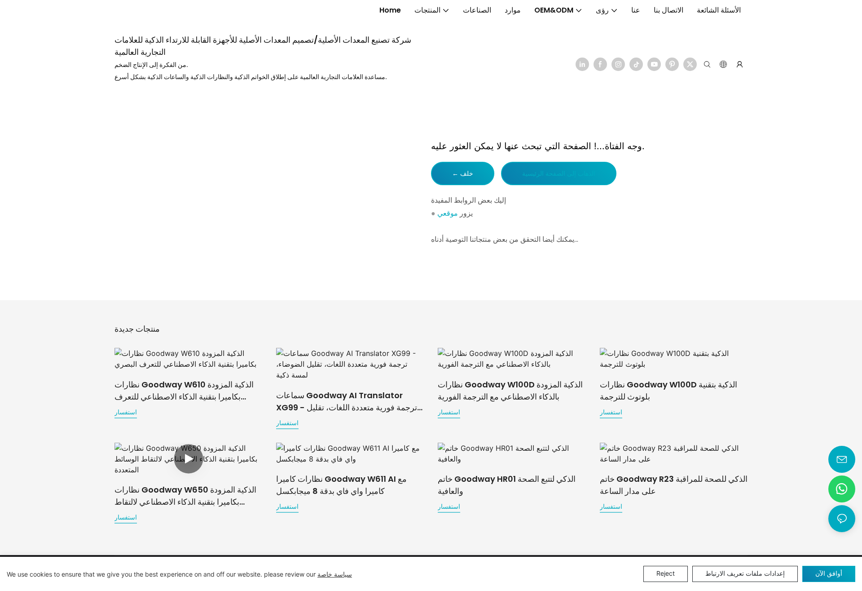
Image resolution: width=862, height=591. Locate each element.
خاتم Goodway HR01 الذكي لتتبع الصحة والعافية (507, 485)
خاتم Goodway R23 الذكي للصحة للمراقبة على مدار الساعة (674, 485)
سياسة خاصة (334, 574)
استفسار (125, 412)
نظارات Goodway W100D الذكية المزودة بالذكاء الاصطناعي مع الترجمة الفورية (510, 390)
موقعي (447, 213)
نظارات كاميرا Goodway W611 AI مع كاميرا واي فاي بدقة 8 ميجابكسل (341, 485)
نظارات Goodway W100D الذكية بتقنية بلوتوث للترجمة (668, 390)
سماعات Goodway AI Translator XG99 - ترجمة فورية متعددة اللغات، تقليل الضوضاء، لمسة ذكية (346, 401)
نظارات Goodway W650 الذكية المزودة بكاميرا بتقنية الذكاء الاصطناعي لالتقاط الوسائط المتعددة (185, 496)
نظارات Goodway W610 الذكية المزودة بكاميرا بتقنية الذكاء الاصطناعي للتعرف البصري (184, 391)
